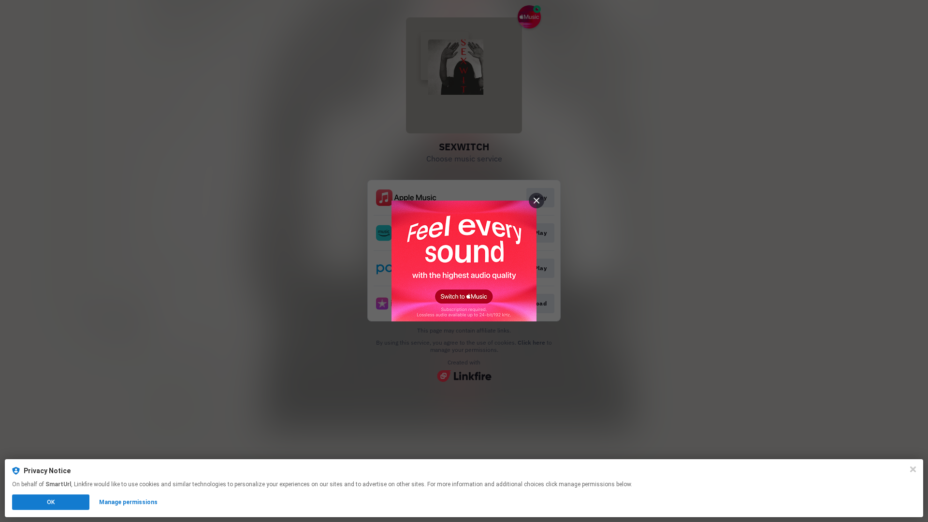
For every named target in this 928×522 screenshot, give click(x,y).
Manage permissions (128, 502)
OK (51, 502)
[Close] (913, 469)
